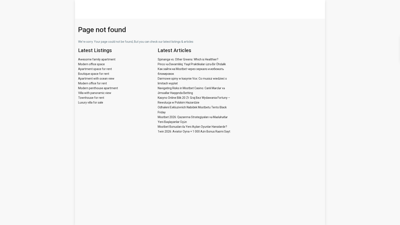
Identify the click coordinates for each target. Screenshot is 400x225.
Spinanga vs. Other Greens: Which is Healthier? (188, 59)
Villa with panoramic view (94, 93)
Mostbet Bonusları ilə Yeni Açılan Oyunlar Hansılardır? (192, 126)
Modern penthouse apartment (98, 88)
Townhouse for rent (91, 97)
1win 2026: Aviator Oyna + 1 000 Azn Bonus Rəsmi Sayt (194, 131)
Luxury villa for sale (90, 102)
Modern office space (91, 64)
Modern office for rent (92, 83)
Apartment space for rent (95, 69)
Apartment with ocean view (96, 78)
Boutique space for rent (93, 73)
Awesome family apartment (96, 59)
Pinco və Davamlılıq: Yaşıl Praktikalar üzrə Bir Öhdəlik (192, 64)
